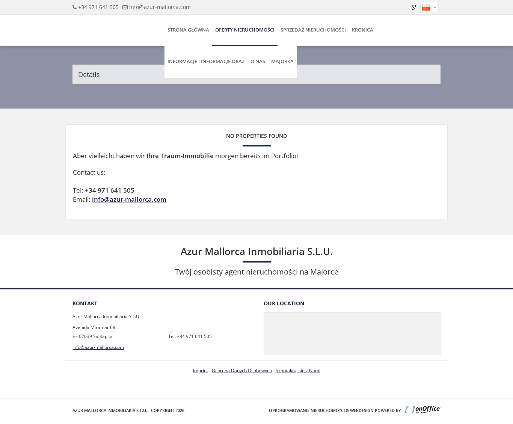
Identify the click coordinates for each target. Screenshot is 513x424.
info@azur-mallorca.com (160, 7)
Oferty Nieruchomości (245, 29)
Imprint (200, 370)
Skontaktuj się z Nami (298, 370)
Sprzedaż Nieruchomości (313, 29)
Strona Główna (188, 29)
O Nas (257, 61)
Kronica (362, 29)
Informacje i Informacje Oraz (205, 61)
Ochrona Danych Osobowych (242, 370)
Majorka (282, 61)
